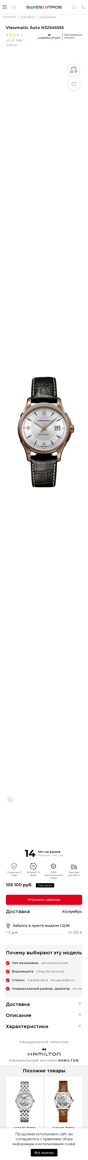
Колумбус (72, 911)
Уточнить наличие (44, 900)
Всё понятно (44, 1153)
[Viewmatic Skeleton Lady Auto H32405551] (63, 1100)
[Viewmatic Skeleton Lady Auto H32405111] (24, 1100)
